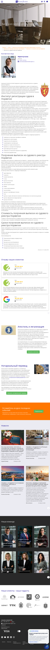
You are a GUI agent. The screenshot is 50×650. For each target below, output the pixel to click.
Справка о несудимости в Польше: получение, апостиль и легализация (36, 448)
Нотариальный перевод (14, 365)
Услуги (9, 47)
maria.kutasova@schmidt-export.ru (26, 61)
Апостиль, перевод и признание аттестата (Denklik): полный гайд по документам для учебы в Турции (37, 484)
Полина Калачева (30, 458)
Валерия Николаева (22, 568)
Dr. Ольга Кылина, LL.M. (41, 540)
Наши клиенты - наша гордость (15, 590)
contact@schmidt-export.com (9, 623)
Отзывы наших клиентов (12, 259)
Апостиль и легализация (31, 326)
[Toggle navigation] (2, 2)
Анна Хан (38, 569)
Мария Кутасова (23, 56)
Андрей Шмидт (4, 461)
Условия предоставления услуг (25, 643)
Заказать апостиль (33, 352)
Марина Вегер (7, 569)
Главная (4, 47)
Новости (5, 425)
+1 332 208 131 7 (6, 621)
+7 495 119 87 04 (22, 60)
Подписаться (38, 411)
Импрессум (9, 641)
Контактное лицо (7, 54)
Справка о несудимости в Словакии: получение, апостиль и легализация (12, 484)
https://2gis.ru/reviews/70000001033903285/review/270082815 (8, 267)
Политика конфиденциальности (17, 642)
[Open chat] (46, 646)
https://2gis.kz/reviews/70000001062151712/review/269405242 (8, 283)
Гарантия (3, 641)
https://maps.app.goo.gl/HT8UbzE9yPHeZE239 (8, 299)
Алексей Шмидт (7, 543)
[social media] (2, 637)
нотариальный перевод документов (17, 377)
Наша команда (7, 521)
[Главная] (22, 1)
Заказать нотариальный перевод (16, 393)
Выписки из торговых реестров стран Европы (14, 48)
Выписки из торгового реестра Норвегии (35, 48)
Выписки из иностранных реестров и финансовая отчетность (26, 47)
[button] (42, 1)
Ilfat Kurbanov (29, 503)
